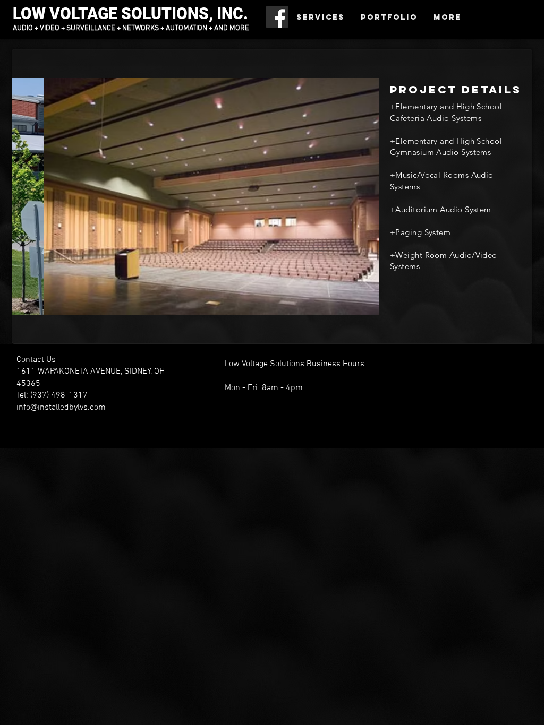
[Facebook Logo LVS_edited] (277, 17)
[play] (356, 305)
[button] (195, 196)
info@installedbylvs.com (61, 407)
